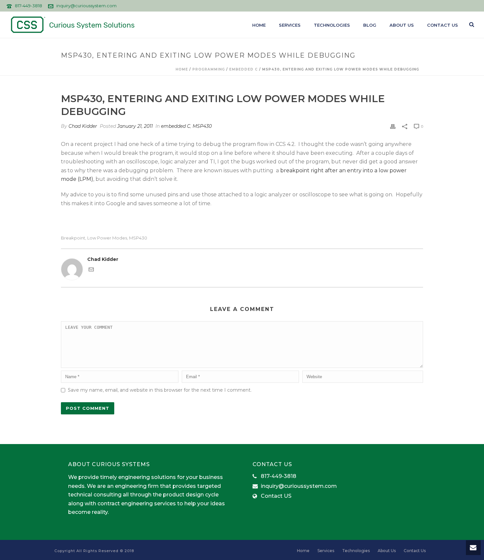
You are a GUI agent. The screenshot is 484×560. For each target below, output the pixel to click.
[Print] (392, 126)
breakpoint (73, 238)
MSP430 (202, 126)
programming (208, 69)
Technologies (332, 25)
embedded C (243, 69)
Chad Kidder (82, 126)
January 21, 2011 (135, 126)
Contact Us (442, 25)
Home (259, 25)
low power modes (107, 238)
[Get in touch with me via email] (91, 270)
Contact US (276, 496)
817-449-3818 (28, 5)
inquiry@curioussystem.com (86, 5)
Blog (369, 25)
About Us (402, 25)
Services (290, 25)
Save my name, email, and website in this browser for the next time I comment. (160, 390)
